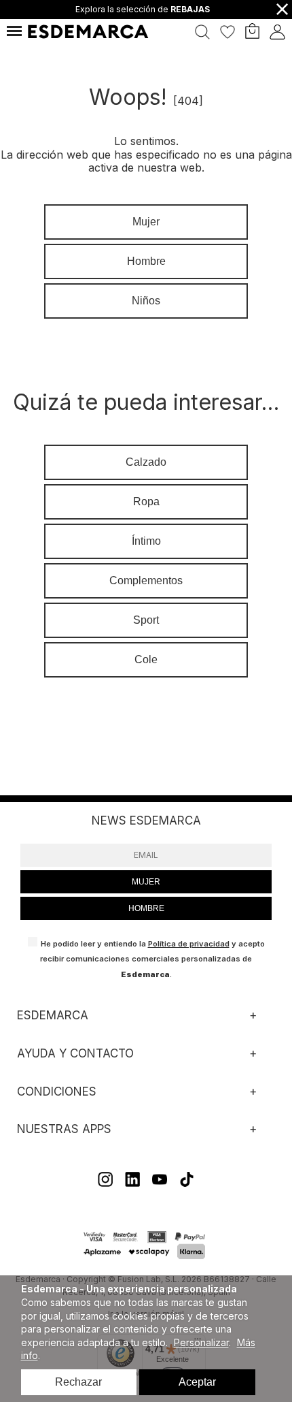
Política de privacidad (189, 944)
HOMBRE (146, 908)
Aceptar (197, 1382)
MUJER (146, 882)
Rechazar (78, 1382)
